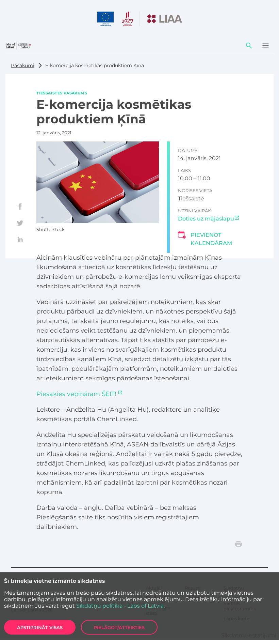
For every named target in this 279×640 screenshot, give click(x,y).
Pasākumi (22, 65)
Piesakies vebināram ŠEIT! (76, 394)
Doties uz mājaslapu (206, 218)
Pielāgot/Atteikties (119, 627)
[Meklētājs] (249, 45)
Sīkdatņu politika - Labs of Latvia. (120, 606)
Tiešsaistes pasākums (61, 92)
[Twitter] (20, 223)
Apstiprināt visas (40, 627)
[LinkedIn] (20, 239)
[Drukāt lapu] (238, 543)
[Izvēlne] (265, 45)
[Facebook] (20, 206)
